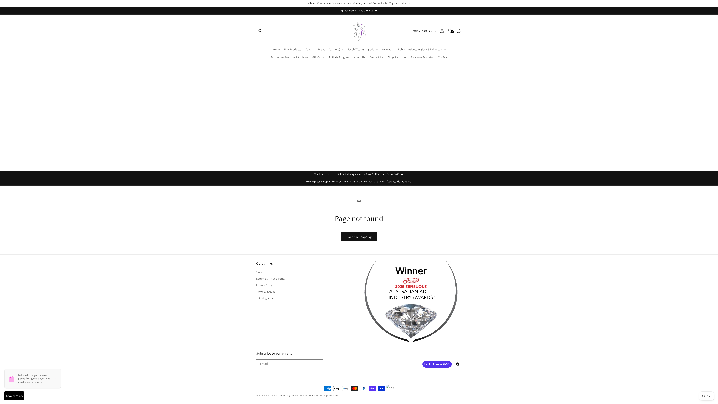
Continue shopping (359, 237)
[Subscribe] (319, 363)
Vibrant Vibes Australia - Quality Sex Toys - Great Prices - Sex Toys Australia (301, 395)
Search (260, 272)
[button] (260, 31)
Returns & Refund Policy (270, 278)
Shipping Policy (265, 298)
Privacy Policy (264, 285)
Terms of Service (266, 291)
